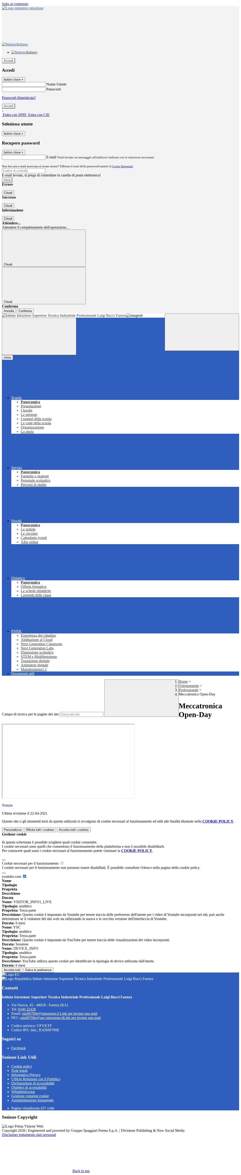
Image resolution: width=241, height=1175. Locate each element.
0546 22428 (27, 1009)
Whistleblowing (23, 1092)
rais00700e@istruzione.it (59, 1013)
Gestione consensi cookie (30, 1096)
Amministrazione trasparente (32, 1100)
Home (183, 681)
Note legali (19, 1071)
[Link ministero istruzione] (23, 8)
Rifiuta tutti (40, 829)
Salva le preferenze (38, 970)
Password (53, 89)
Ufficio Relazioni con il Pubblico (35, 1079)
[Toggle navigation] (39, 336)
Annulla (9, 311)
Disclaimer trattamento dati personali (29, 1135)
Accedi (8, 60)
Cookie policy (21, 1066)
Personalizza (12, 829)
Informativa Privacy (26, 1075)
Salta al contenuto (15, 4)
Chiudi (8, 193)
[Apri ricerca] (202, 332)
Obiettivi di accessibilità (29, 1087)
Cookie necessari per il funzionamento (31, 863)
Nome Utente (56, 84)
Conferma (25, 311)
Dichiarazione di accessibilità (32, 1083)
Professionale (188, 690)
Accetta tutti (74, 829)
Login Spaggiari (122, 166)
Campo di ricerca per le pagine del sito (30, 714)
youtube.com (12, 876)
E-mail (51, 157)
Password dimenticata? (19, 98)
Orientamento (189, 686)
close (7, 357)
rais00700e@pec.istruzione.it (60, 1018)
